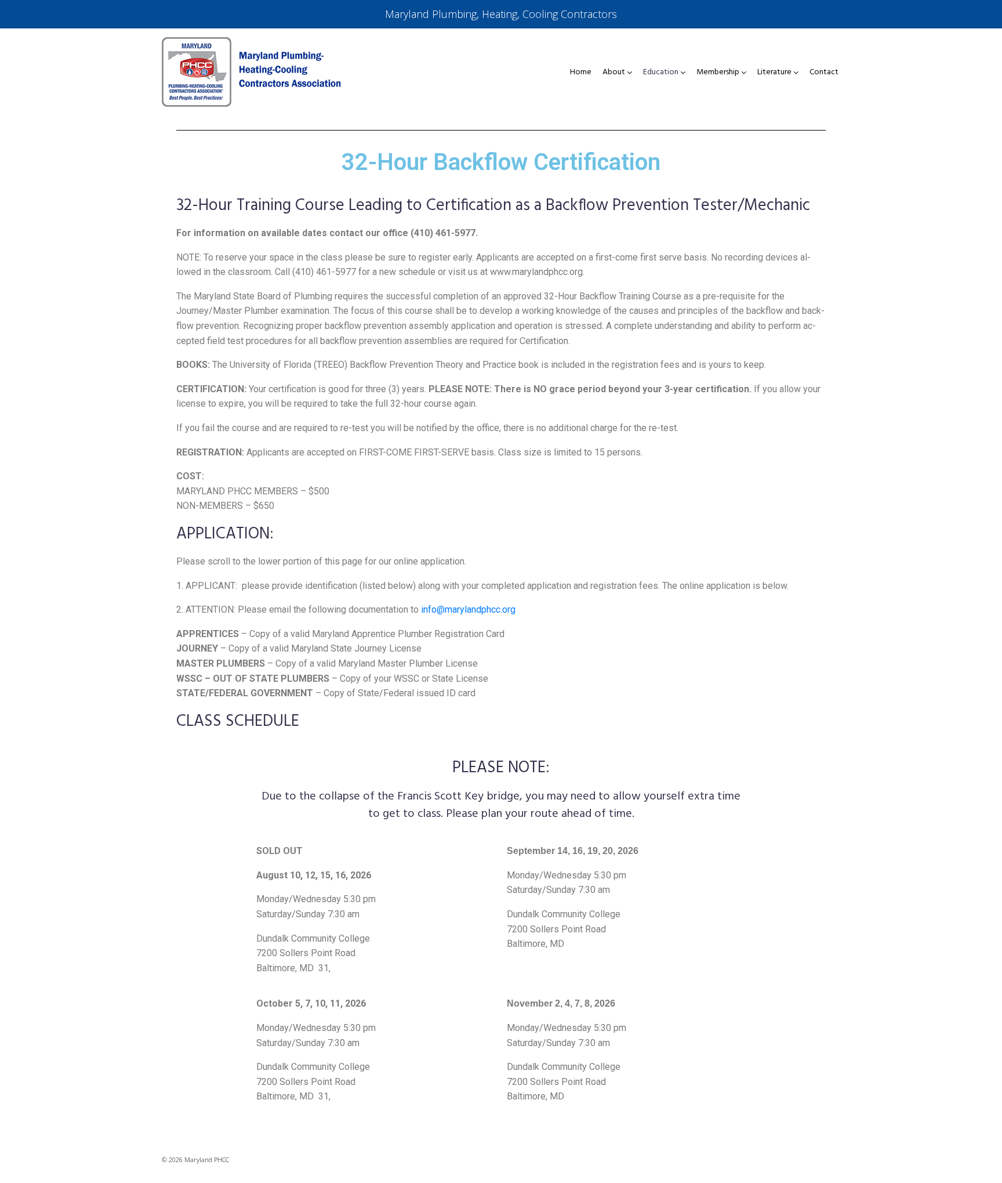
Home (580, 72)
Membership (717, 72)
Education (660, 72)
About (613, 72)
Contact (823, 72)
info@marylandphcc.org (468, 609)
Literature (774, 72)
